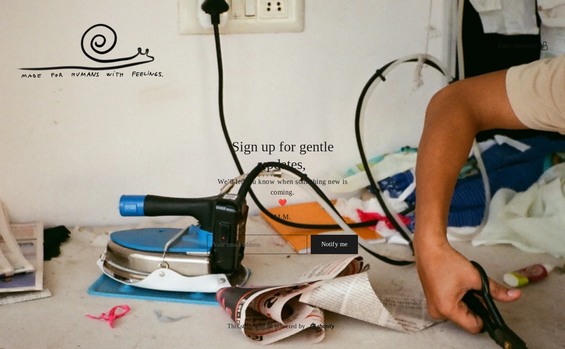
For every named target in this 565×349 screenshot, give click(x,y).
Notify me (334, 244)
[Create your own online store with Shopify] (322, 326)
